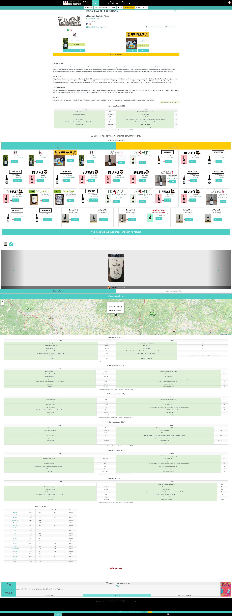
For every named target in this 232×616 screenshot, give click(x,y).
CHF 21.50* (75, 219)
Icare (15, 535)
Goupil (15, 533)
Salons (102, 2)
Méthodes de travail (101, 7)
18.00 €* (76, 44)
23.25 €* (193, 180)
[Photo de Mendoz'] (5, 244)
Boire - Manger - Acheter (113, 2)
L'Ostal (14, 538)
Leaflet (221, 334)
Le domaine (89, 7)
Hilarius (15, 517)
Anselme (15, 512)
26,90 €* (159, 218)
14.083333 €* (17, 180)
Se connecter (58, 614)
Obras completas (15, 548)
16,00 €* (41, 180)
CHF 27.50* (189, 219)
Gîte (145, 7)
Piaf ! (118, 586)
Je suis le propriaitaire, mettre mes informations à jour (161, 27)
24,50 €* (117, 180)
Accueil (113, 600)
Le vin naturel (86, 2)
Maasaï (15, 522)
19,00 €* (91, 180)
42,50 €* (71, 200)
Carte (123, 2)
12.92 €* (67, 180)
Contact (130, 2)
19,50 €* (45, 200)
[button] (135, 3)
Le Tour (15, 541)
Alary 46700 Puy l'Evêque (93, 18)
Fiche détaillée (117, 595)
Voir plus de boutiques (116, 54)
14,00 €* (142, 201)
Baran (15, 530)
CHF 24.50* (217, 219)
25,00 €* (121, 162)
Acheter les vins (130, 7)
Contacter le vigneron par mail (97, 27)
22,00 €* (172, 181)
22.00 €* (39, 161)
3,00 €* (143, 45)
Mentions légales (122, 600)
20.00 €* (14, 161)
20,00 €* (193, 161)
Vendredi (15, 525)
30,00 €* (142, 162)
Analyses (112, 7)
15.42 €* (219, 161)
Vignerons (95, 2)
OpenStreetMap (227, 334)
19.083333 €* (93, 200)
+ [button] (2, 301)
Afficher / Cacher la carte (116, 296)
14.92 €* (168, 161)
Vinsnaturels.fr (72, 3)
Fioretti (15, 515)
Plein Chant (15, 551)
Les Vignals (15, 546)
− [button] (2, 304)
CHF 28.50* (103, 219)
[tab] (58, 146)
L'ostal (15, 561)
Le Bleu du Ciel (15, 520)
